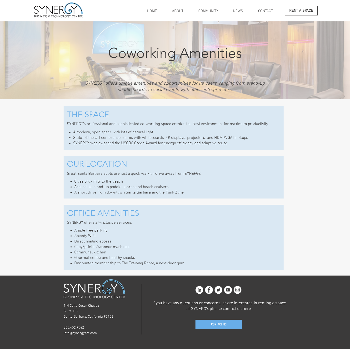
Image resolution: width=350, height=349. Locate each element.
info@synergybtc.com (80, 333)
